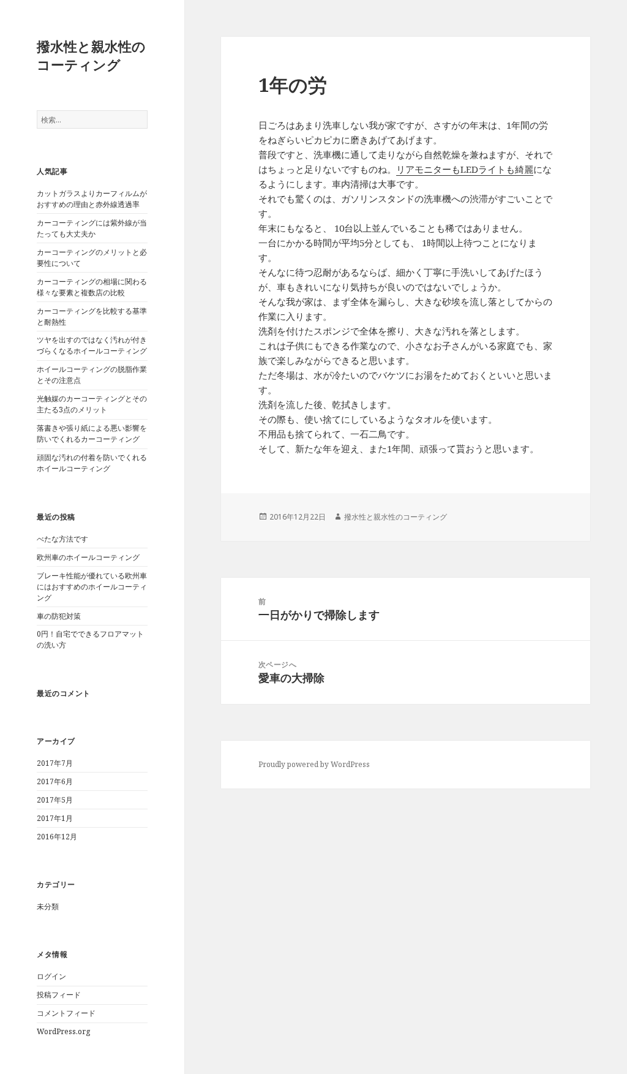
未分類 (48, 906)
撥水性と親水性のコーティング (91, 55)
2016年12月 (57, 836)
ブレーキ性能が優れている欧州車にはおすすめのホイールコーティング (92, 586)
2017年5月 (55, 800)
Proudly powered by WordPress (314, 764)
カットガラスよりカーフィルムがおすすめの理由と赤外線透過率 (92, 199)
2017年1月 (55, 818)
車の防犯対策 (59, 616)
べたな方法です (62, 539)
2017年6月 (55, 781)
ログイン (51, 976)
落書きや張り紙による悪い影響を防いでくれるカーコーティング (92, 433)
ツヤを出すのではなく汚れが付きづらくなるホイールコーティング (92, 345)
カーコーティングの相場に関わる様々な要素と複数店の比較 (92, 287)
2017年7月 (55, 763)
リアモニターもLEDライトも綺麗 (464, 169)
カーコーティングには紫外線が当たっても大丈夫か (92, 228)
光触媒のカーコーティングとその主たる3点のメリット (92, 404)
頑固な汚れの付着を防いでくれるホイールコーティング (92, 463)
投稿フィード (59, 994)
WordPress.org (63, 1031)
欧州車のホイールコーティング (88, 557)
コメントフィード (66, 1013)
